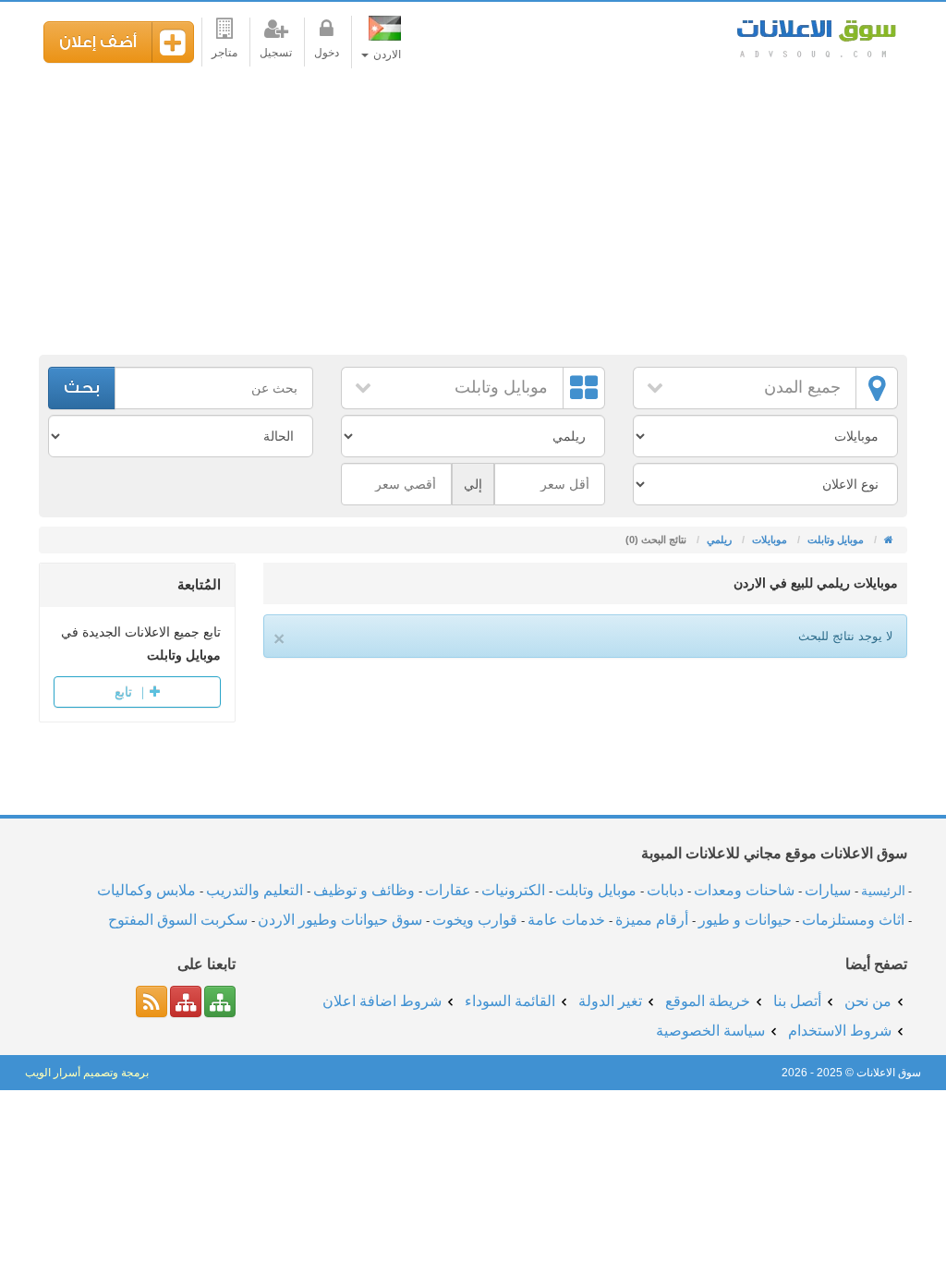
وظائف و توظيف (364, 890)
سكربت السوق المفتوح (178, 920)
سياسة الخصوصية (710, 1030)
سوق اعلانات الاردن (814, 36)
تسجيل (276, 52)
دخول (326, 52)
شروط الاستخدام (839, 1030)
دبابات (665, 890)
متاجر (224, 52)
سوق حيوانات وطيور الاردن (340, 920)
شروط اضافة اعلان (382, 1001)
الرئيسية (883, 890)
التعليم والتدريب (254, 890)
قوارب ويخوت (474, 920)
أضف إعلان (98, 42)
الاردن (385, 54)
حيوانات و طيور (745, 920)
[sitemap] (220, 1001)
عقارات (448, 890)
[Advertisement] (473, 216)
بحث (82, 387)
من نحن (867, 1001)
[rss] (151, 1001)
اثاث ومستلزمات (853, 920)
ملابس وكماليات (146, 890)
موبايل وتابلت (501, 387)
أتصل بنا (797, 1001)
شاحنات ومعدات (744, 890)
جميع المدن (802, 387)
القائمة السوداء (510, 1001)
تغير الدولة (610, 1001)
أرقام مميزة (651, 920)
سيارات (828, 890)
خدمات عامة (566, 920)
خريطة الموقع (707, 1001)
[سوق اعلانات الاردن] (887, 539)
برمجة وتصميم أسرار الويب (87, 1072)
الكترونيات (513, 890)
